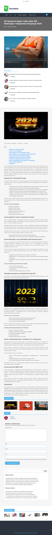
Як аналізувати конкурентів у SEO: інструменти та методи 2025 (19, 491)
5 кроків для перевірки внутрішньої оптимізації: (19, 158)
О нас (15, 14)
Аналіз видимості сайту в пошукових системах (19, 152)
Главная (6, 14)
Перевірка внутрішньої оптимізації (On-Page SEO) (20, 157)
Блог (11, 14)
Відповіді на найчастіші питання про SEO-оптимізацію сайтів (19, 493)
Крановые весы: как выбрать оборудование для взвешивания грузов (24, 92)
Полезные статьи (32, 14)
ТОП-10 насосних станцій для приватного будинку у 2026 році (22, 98)
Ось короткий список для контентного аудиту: (19, 155)
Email (6, 448)
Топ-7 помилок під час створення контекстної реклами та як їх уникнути (21, 496)
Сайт (6, 454)
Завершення (12, 163)
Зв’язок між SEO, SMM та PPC (15, 162)
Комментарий (8, 427)
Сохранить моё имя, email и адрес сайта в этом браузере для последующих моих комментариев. (26, 459)
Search (45, 470)
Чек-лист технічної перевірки (15, 150)
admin (10, 51)
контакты (35, 532)
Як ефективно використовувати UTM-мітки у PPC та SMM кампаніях (20, 494)
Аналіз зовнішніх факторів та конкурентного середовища (22, 160)
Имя (6, 443)
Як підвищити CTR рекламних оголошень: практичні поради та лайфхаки (21, 497)
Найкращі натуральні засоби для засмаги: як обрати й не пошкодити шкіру (24, 55)
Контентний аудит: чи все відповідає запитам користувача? (22, 154)
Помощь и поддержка (22, 14)
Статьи (7, 48)
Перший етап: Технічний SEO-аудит (16, 149)
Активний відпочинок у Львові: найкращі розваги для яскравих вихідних (25, 74)
